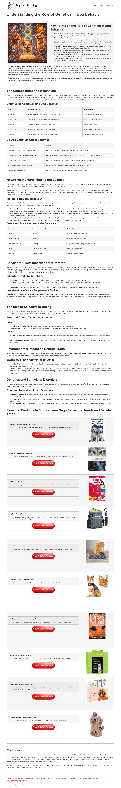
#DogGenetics (30, 778)
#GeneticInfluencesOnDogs (71, 778)
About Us (109, 6)
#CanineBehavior (18, 778)
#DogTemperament (43, 778)
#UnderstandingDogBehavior (17, 781)
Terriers (42, 399)
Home (95, 6)
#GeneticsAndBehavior (90, 778)
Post (101, 6)
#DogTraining (55, 778)
